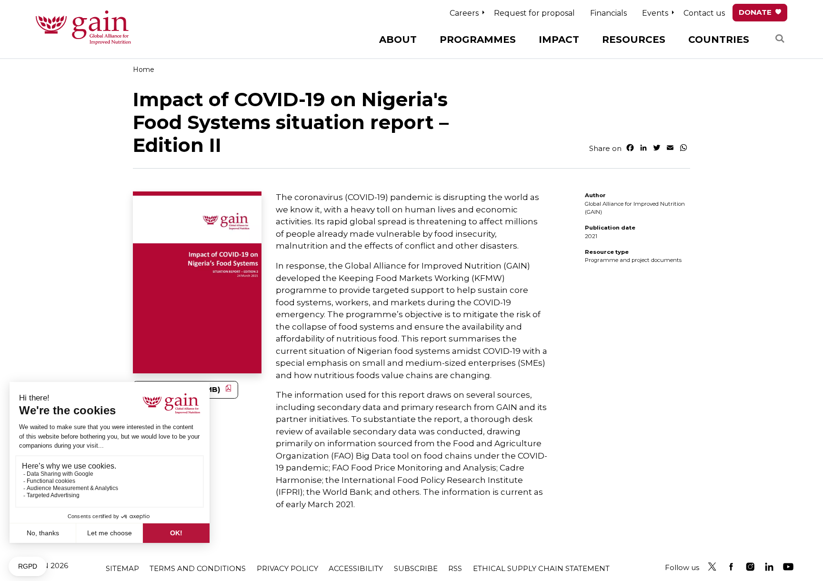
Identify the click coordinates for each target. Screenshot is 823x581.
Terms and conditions (198, 568)
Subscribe (416, 568)
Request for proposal (534, 13)
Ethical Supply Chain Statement (541, 568)
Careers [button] (464, 13)
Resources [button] (633, 39)
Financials (608, 13)
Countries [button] (718, 39)
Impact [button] (559, 39)
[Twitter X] (712, 566)
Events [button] (655, 13)
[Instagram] (750, 566)
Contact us (704, 13)
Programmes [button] (478, 39)
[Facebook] (731, 566)
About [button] (398, 39)
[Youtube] (788, 566)
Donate (755, 12)
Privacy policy (287, 568)
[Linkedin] (769, 566)
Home (143, 69)
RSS (455, 568)
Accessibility (356, 568)
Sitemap (122, 568)
